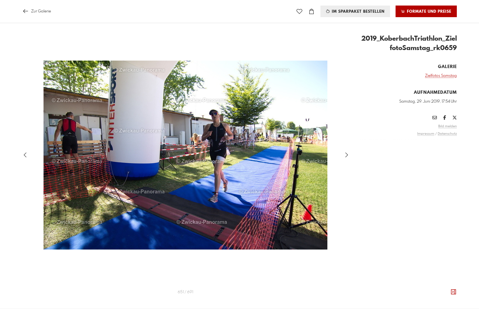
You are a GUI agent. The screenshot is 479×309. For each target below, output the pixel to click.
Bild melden (447, 126)
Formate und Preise (428, 12)
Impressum (425, 134)
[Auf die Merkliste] (299, 11)
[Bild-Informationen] (453, 292)
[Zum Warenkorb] (311, 11)
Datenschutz (447, 134)
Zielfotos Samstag (441, 76)
